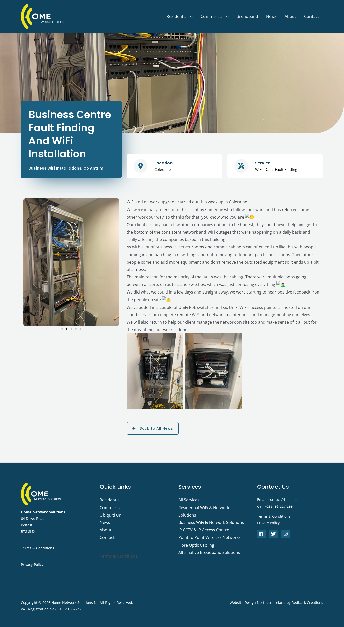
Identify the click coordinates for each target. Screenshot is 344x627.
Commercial (212, 16)
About (290, 16)
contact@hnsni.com (285, 499)
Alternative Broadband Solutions (209, 552)
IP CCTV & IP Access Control (204, 530)
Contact (311, 16)
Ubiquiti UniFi (112, 515)
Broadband (247, 16)
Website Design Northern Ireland (258, 602)
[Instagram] (285, 534)
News (271, 16)
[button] (28, 262)
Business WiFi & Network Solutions (211, 522)
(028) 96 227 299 (279, 506)
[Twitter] (273, 534)
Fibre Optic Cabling (196, 545)
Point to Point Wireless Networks (209, 537)
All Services (188, 500)
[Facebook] (261, 534)
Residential (177, 16)
